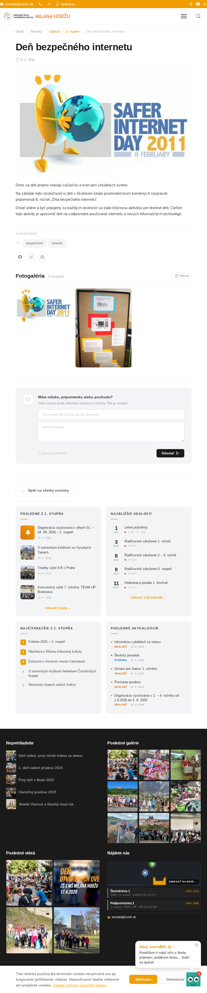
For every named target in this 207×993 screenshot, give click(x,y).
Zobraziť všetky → (58, 608)
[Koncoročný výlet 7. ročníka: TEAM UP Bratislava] (185, 828)
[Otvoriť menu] (184, 16)
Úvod (19, 31)
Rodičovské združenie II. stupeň (148, 569)
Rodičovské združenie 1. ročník (147, 541)
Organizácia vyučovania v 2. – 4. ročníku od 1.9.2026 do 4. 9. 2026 (146, 698)
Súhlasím (143, 979)
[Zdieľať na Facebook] (20, 256)
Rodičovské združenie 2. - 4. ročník (150, 555)
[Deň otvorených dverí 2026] (77, 883)
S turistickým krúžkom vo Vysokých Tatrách (64, 550)
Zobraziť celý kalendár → (149, 597)
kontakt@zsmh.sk (19, 4)
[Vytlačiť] (42, 256)
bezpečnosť (34, 243)
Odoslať (168, 453)
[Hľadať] (198, 16)
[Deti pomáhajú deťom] (185, 764)
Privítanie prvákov (127, 682)
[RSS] (205, 4)
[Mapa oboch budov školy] (154, 874)
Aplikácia (68, 4)
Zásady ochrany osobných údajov (80, 985)
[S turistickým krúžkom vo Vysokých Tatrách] (154, 796)
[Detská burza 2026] (154, 764)
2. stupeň (72, 31)
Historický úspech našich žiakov (52, 685)
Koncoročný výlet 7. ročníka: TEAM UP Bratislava (67, 589)
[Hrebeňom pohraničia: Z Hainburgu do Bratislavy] (77, 930)
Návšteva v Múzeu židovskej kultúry (55, 651)
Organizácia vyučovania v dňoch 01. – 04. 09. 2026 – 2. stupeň (66, 530)
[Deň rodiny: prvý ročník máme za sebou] (122, 764)
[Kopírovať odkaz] (31, 256)
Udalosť (55, 31)
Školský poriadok (127, 655)
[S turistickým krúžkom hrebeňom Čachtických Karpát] (29, 930)
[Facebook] (191, 4)
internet (57, 243)
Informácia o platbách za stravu (137, 642)
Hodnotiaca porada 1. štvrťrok (146, 583)
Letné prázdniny (136, 527)
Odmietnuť (175, 979)
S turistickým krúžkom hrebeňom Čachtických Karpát (62, 673)
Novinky (36, 31)
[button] (193, 979)
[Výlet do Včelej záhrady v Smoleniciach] (122, 796)
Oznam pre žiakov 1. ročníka (135, 669)
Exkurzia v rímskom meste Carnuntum (57, 661)
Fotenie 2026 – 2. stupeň (47, 642)
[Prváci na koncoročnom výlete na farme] (122, 828)
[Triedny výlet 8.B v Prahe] (154, 828)
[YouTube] (198, 4)
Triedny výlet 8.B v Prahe (56, 568)
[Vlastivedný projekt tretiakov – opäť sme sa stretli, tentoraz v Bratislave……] (185, 796)
